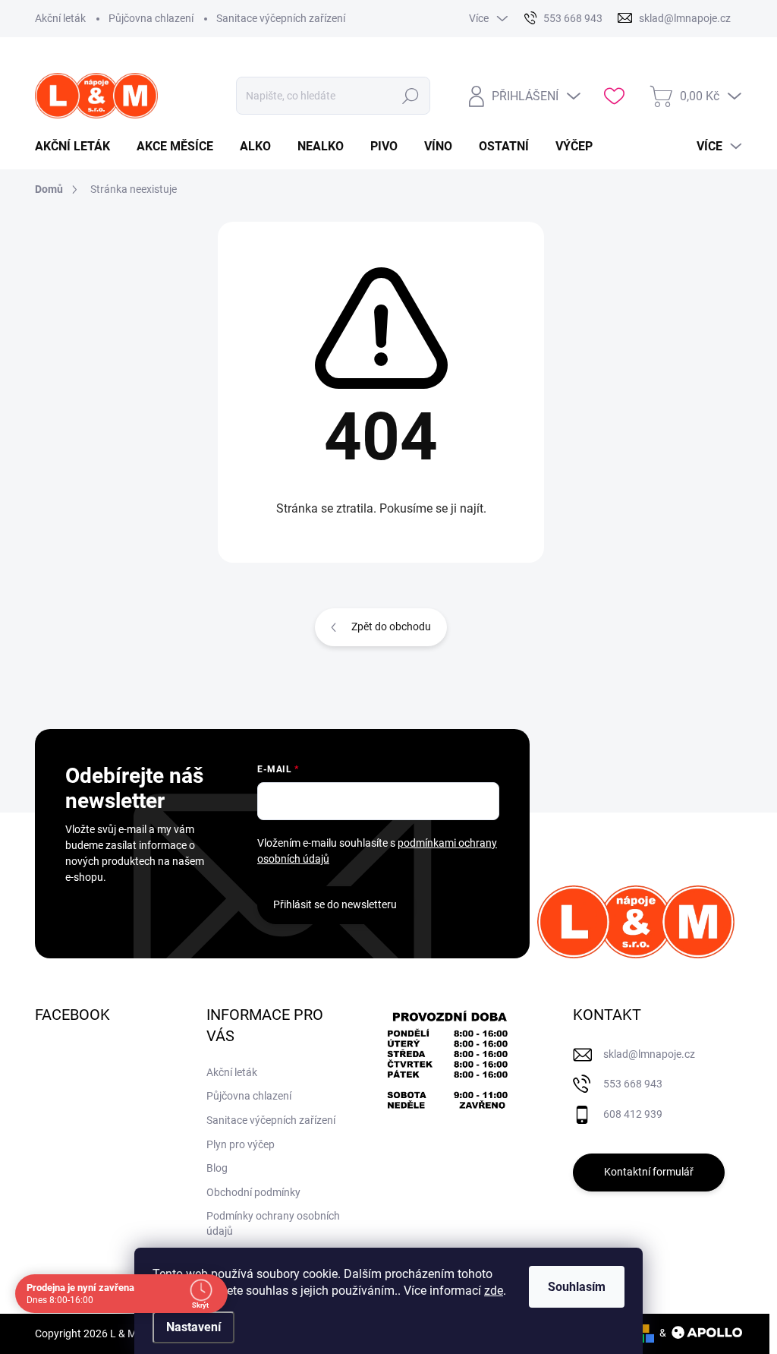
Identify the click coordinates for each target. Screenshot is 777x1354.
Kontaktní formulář (649, 1172)
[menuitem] (78, 146)
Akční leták (60, 18)
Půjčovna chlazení (151, 18)
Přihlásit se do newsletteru (335, 904)
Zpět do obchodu (391, 626)
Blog (217, 1168)
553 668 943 (632, 1084)
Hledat (410, 96)
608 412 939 (632, 1114)
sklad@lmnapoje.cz (649, 1054)
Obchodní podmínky (253, 1192)
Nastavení (193, 1327)
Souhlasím (577, 1287)
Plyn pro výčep (240, 1144)
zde (493, 1290)
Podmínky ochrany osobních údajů (273, 1223)
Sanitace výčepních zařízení (280, 18)
